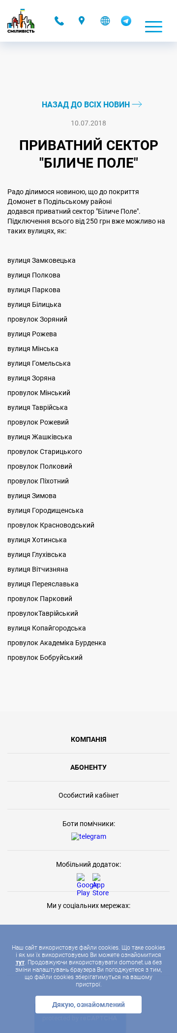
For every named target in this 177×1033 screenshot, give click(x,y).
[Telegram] (126, 23)
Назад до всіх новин (87, 104)
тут (20, 962)
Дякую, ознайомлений (88, 1004)
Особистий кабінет (89, 795)
